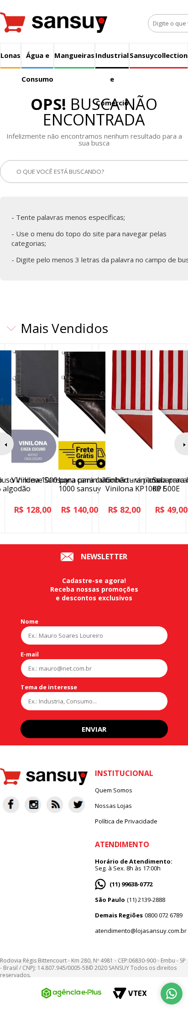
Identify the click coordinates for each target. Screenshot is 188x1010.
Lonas (10, 55)
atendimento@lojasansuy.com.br (141, 930)
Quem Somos (113, 790)
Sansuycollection (159, 55)
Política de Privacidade (126, 821)
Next (181, 443)
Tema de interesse (49, 687)
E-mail (30, 654)
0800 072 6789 (139, 915)
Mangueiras (74, 55)
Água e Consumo (37, 59)
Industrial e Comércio (112, 59)
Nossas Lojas (113, 805)
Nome (29, 621)
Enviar (94, 729)
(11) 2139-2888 (130, 899)
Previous (7, 443)
